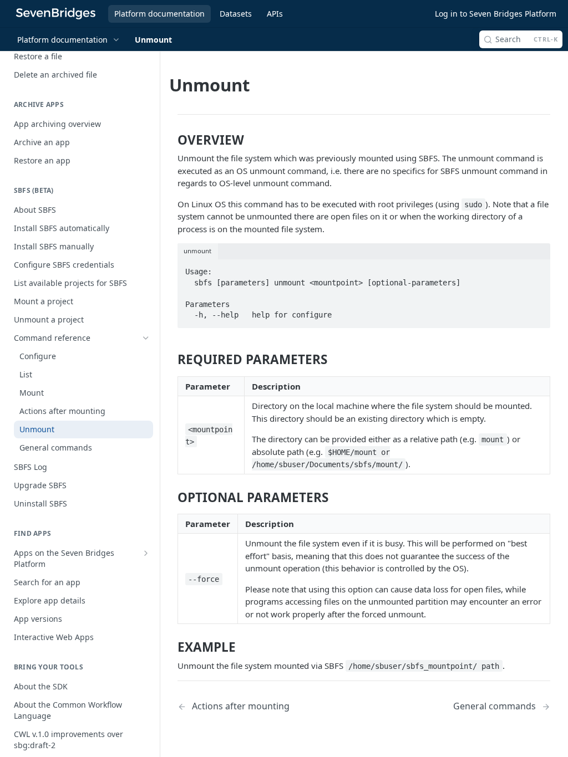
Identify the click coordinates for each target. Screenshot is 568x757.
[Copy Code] (537, 268)
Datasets (236, 13)
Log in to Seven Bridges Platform (495, 13)
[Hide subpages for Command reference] (145, 338)
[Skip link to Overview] (170, 140)
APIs (275, 13)
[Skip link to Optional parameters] (170, 497)
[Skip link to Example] (170, 647)
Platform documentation (159, 13)
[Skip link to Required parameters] (170, 359)
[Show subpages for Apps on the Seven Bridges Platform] (145, 553)
